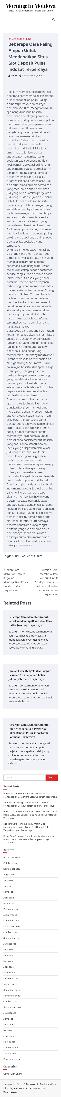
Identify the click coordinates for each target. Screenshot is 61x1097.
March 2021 (9, 972)
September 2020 (12, 1007)
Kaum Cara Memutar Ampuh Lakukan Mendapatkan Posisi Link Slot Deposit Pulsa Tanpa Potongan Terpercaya (29, 839)
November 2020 (11, 995)
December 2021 (11, 920)
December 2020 (11, 990)
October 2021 (10, 932)
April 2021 (8, 967)
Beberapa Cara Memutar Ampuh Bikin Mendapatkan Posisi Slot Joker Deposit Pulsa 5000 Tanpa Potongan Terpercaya (30, 814)
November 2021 (11, 926)
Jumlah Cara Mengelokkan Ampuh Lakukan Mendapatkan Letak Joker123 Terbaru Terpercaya (29, 675)
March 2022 (9, 903)
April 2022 (8, 897)
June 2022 (8, 886)
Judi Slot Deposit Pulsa (28, 556)
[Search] (53, 19)
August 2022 (9, 874)
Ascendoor (21, 1088)
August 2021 (9, 944)
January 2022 (10, 915)
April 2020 (8, 1036)
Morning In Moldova (30, 6)
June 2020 (8, 1024)
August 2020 (9, 1013)
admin (14, 75)
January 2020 (10, 1053)
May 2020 (8, 1030)
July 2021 (8, 949)
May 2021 (8, 961)
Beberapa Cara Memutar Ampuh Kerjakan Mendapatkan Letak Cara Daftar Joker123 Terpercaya (30, 621)
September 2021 (11, 938)
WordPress (10, 1092)
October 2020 (10, 1001)
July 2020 (8, 1019)
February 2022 (10, 909)
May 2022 (8, 892)
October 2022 (10, 863)
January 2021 (10, 984)
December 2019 (11, 1059)
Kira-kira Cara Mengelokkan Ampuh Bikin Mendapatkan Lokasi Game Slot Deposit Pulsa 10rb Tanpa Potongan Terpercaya (29, 827)
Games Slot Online (19, 39)
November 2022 (11, 857)
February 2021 (10, 978)
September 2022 (12, 869)
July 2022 (8, 880)
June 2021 (8, 955)
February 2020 (10, 1047)
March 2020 (9, 1041)
